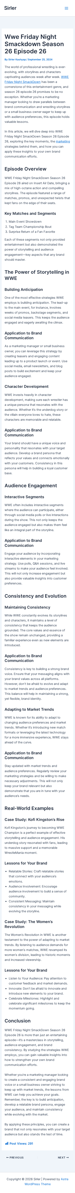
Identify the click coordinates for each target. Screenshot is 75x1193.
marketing (63, 141)
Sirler (10, 8)
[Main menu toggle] (66, 8)
